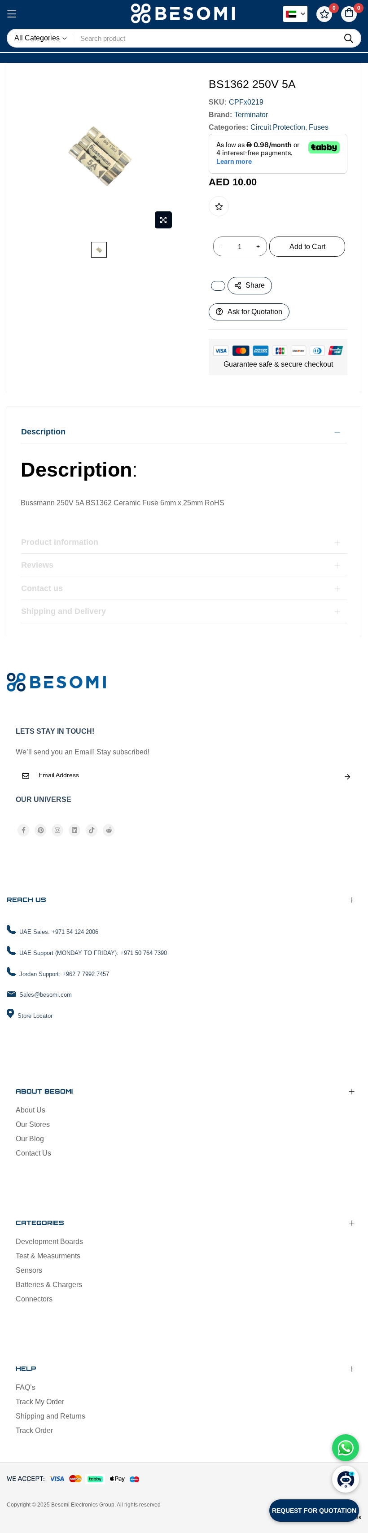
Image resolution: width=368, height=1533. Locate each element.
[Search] (348, 38)
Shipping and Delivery (63, 611)
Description (43, 431)
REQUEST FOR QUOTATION (314, 1510)
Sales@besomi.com (45, 994)
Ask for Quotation (255, 311)
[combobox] (204, 38)
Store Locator (35, 1015)
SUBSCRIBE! (347, 776)
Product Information (59, 542)
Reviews (37, 565)
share (255, 285)
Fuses (319, 127)
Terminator (251, 114)
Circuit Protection (277, 127)
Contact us (42, 588)
